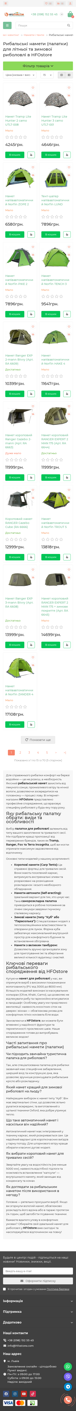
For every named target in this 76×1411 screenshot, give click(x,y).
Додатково (12, 1322)
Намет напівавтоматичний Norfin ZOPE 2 (19, 200)
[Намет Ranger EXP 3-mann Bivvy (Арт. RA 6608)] (20, 580)
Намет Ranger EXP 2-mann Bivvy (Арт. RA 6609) (19, 359)
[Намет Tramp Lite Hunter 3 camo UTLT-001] (56, 98)
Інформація (13, 1301)
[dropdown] (5, 3)
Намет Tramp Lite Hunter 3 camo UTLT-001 (54, 120)
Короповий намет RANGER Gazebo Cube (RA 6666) (18, 523)
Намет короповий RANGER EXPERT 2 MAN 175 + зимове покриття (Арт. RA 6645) (54, 606)
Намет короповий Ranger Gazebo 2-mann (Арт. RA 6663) (18, 441)
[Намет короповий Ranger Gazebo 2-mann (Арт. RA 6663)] (20, 417)
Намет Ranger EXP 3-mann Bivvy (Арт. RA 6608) (19, 602)
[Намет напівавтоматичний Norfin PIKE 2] (20, 257)
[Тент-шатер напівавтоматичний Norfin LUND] (56, 178)
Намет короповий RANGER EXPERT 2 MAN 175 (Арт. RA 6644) (54, 441)
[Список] (69, 75)
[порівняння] (33, 95)
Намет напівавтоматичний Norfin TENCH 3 (55, 280)
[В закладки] (33, 88)
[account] (70, 3)
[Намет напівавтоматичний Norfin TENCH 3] (56, 257)
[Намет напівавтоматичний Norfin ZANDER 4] (20, 668)
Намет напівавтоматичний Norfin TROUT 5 (55, 523)
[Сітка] (61, 75)
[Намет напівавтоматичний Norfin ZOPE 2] (20, 178)
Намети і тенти (34, 35)
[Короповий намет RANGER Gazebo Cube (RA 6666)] (20, 500)
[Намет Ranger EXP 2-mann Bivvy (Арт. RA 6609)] (20, 337)
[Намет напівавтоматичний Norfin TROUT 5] (56, 500)
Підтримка (12, 1312)
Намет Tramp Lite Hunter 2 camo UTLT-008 (18, 120)
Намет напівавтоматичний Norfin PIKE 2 (19, 280)
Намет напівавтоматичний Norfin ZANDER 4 (19, 690)
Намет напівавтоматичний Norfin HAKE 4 (55, 359)
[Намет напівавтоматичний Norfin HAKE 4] (56, 337)
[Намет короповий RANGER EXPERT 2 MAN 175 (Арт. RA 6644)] (56, 417)
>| (65, 752)
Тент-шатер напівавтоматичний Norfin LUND (55, 200)
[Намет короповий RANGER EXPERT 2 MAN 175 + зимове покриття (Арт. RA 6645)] (56, 580)
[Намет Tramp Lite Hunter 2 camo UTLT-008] (20, 98)
